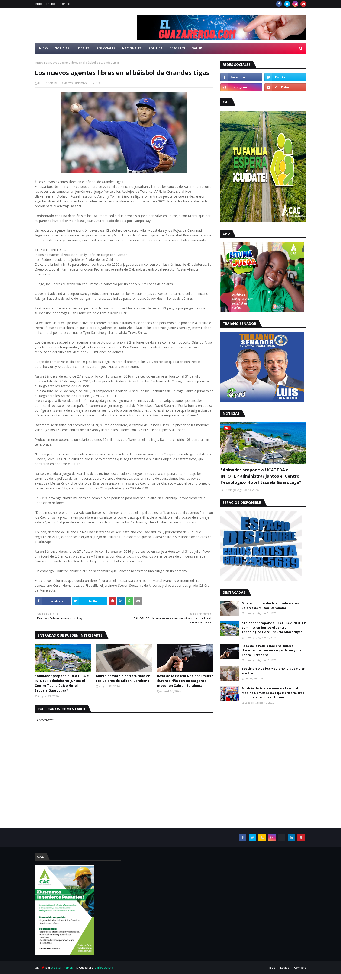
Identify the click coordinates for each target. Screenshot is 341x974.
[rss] (262, 837)
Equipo (51, 4)
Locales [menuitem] (83, 48)
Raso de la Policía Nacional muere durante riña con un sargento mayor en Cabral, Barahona (185, 681)
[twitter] (287, 4)
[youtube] (285, 87)
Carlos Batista (104, 968)
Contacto (300, 968)
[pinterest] (303, 4)
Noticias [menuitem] (62, 48)
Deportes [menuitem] (177, 48)
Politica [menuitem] (155, 48)
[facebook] (279, 4)
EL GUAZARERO (48, 83)
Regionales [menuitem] (106, 48)
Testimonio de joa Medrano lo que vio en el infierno (273, 670)
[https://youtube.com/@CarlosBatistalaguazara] (281, 837)
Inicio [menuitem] (43, 48)
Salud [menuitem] (197, 48)
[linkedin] (291, 837)
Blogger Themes (62, 968)
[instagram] (295, 4)
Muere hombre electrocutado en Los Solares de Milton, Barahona (123, 678)
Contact (65, 4)
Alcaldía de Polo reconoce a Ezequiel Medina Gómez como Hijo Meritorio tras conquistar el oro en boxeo (273, 692)
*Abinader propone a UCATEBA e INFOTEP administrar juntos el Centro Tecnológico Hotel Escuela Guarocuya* (62, 683)
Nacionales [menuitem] (132, 48)
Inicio (38, 4)
